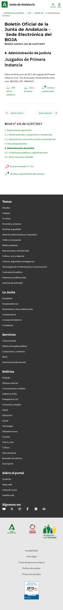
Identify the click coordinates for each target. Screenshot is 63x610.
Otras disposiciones (16, 143)
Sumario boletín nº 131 (21, 166)
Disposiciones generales (18, 130)
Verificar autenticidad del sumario (27, 173)
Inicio (22, 4)
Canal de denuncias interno (31, 562)
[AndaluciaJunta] (27, 509)
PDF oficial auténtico (10, 91)
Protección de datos (31, 574)
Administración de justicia (19, 148)
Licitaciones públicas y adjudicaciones (26, 152)
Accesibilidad (31, 550)
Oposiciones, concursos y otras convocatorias (30, 139)
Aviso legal (31, 556)
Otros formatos (29, 89)
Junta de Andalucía (5, 4)
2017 (29, 13)
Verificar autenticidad (48, 89)
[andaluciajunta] (11, 509)
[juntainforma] (36, 509)
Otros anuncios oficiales (19, 156)
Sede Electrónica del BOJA (14, 13)
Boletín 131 (39, 13)
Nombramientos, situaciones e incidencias (28, 134)
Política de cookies (31, 568)
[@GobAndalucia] (4, 509)
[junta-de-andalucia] (44, 509)
